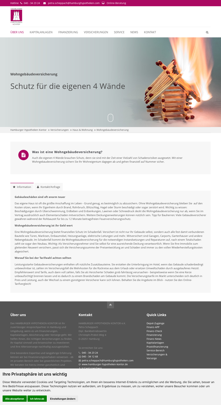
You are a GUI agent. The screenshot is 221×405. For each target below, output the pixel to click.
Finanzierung (154, 334)
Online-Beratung (116, 3)
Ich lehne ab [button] (37, 398)
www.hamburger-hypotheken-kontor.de (105, 364)
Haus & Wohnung (83, 129)
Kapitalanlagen (155, 342)
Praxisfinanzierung (157, 346)
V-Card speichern (92, 368)
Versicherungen (59, 129)
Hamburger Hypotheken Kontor (28, 129)
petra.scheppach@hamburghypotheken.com (74, 3)
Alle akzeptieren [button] (14, 398)
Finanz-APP (153, 327)
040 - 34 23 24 (32, 3)
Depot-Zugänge (155, 323)
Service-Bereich (156, 350)
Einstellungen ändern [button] (62, 398)
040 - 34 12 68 (90, 356)
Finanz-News (154, 338)
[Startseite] (29, 16)
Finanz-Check (154, 331)
